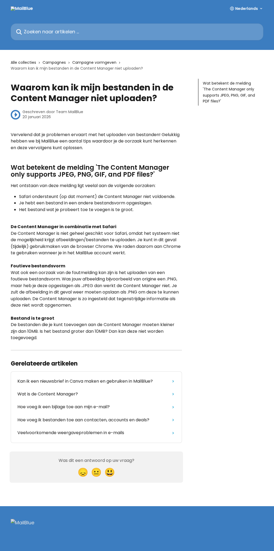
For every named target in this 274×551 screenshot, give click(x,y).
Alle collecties (23, 62)
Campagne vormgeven (94, 62)
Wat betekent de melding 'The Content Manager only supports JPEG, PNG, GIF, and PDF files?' (229, 92)
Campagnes (54, 62)
